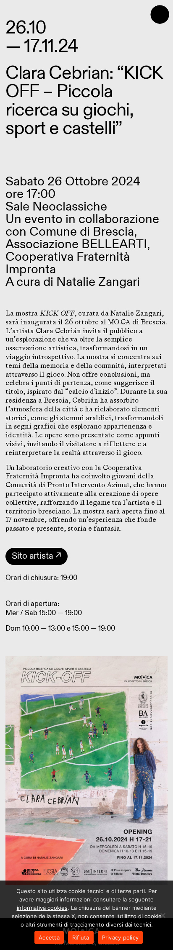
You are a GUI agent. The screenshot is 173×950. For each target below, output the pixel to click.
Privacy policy (120, 937)
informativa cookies (42, 907)
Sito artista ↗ (36, 556)
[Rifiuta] (162, 915)
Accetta (49, 937)
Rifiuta (80, 937)
